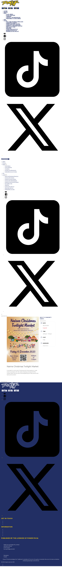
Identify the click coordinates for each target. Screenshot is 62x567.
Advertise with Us (11, 30)
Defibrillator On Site (12, 31)
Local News (9, 14)
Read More (45, 345)
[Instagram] (5, 39)
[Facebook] (5, 37)
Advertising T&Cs (8, 532)
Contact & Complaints (9, 521)
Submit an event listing (13, 23)
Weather (8, 28)
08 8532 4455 (12, 555)
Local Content (7, 535)
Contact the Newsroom (13, 17)
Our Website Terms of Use (10, 534)
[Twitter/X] (32, 155)
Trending (8, 16)
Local (5, 20)
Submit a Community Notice (14, 26)
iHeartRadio (6, 565)
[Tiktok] (32, 97)
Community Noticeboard (13, 25)
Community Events (11, 22)
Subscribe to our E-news (13, 18)
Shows (6, 12)
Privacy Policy (7, 529)
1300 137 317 (10, 556)
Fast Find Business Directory (14, 21)
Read (5, 13)
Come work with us (12, 29)
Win (5, 19)
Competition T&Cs (8, 531)
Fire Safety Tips (10, 27)
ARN (5, 564)
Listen (5, 11)
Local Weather (10, 15)
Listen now (4, 159)
